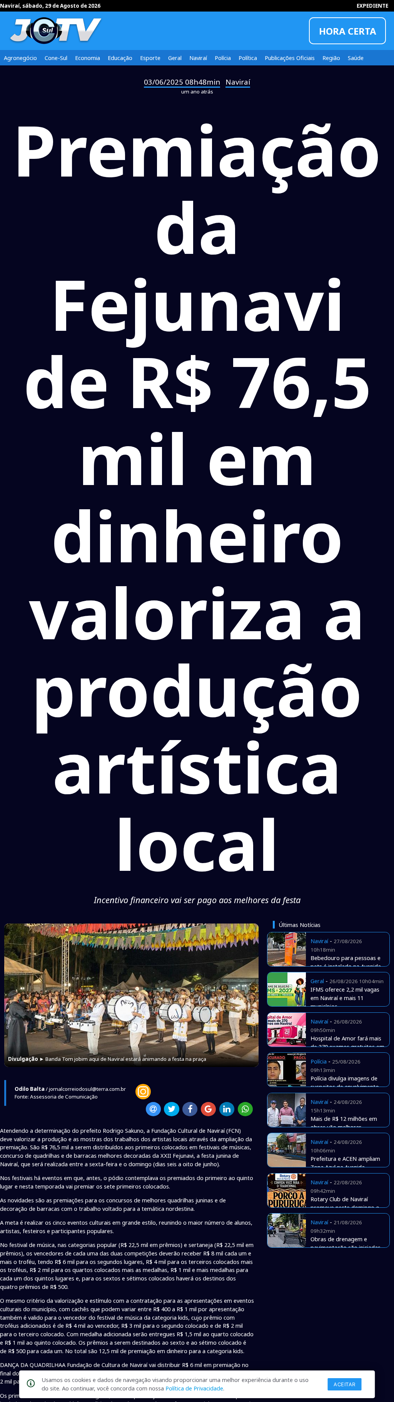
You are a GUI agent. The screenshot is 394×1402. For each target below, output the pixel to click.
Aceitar (345, 1384)
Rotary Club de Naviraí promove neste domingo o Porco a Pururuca (345, 1207)
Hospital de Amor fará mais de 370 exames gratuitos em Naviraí (347, 1046)
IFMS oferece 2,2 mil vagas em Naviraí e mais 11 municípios (345, 997)
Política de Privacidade (194, 1388)
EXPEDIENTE (372, 5)
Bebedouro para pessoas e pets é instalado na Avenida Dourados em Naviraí (346, 966)
